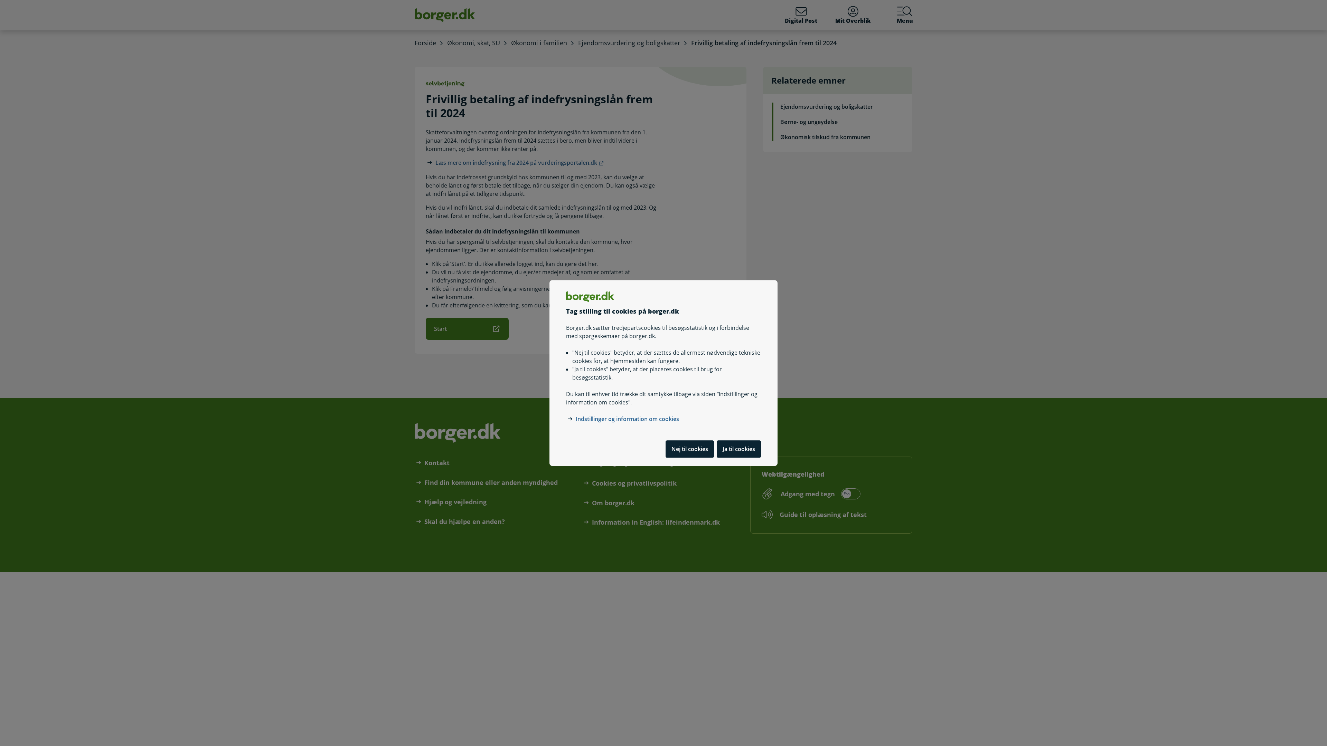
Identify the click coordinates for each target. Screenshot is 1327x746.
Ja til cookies (739, 449)
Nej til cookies (689, 449)
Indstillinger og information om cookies (627, 419)
